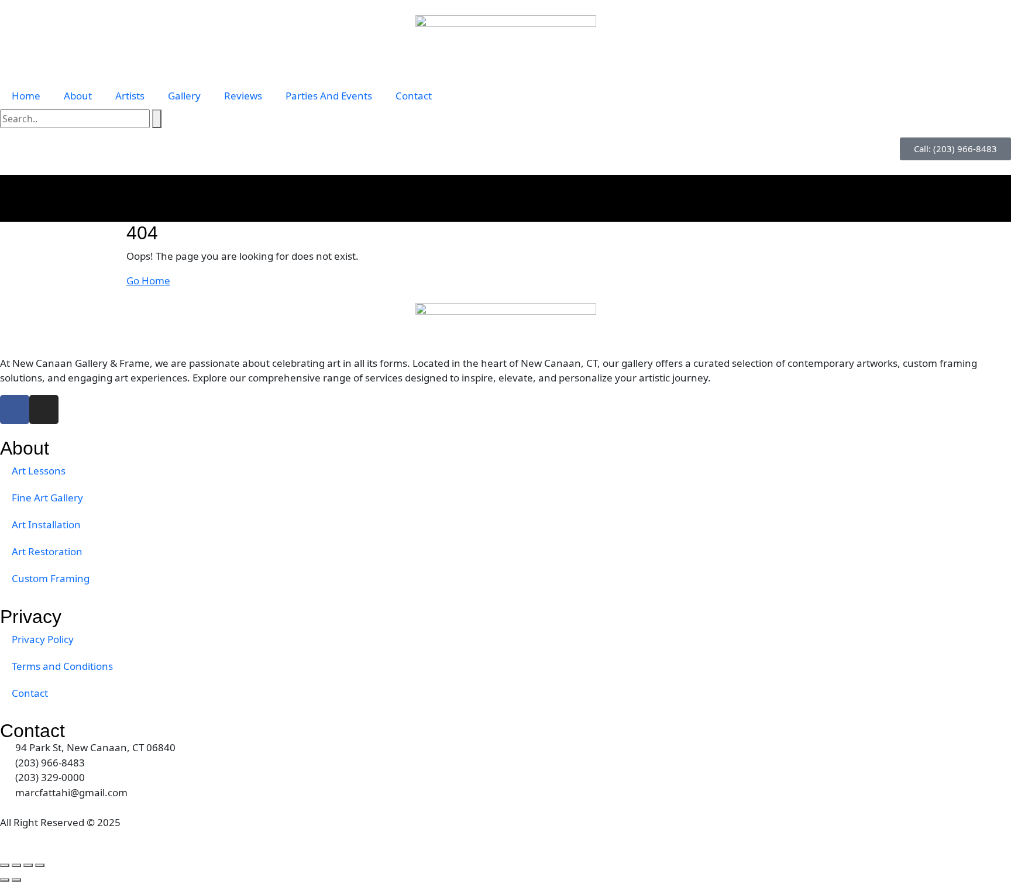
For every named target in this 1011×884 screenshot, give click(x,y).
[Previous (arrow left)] (4, 880)
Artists (130, 95)
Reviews (243, 95)
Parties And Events (329, 95)
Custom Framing (51, 578)
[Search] (156, 118)
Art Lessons (39, 470)
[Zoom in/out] (4, 865)
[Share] (28, 865)
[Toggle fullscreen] (16, 865)
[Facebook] (14, 409)
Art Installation (46, 524)
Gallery (184, 95)
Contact (414, 95)
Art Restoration (47, 551)
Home (26, 95)
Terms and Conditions (62, 666)
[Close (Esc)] (39, 865)
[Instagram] (44, 409)
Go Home (148, 280)
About (78, 95)
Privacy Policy (43, 639)
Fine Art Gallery (47, 497)
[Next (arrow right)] (16, 880)
